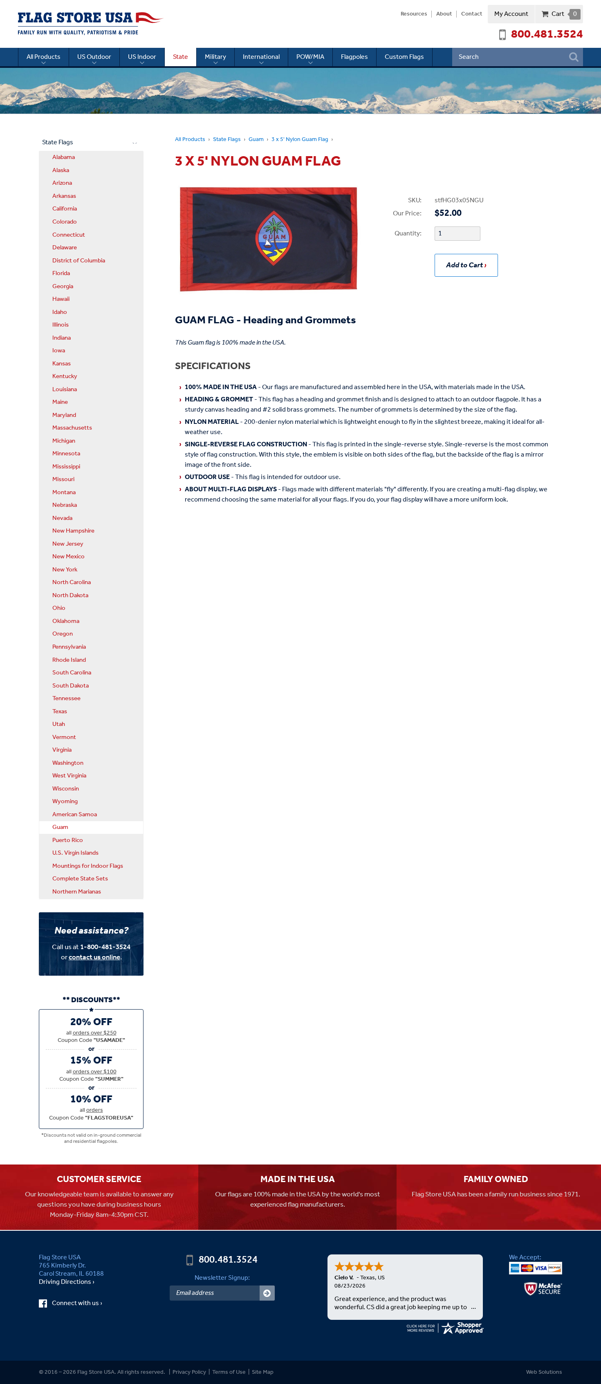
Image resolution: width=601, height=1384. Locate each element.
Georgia (62, 286)
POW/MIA (310, 57)
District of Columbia (78, 260)
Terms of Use (229, 1372)
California (64, 209)
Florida (61, 273)
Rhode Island (69, 660)
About (444, 14)
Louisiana (64, 389)
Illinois (60, 325)
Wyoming (65, 801)
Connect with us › (84, 1303)
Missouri (63, 479)
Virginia (62, 750)
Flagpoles (354, 57)
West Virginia (69, 776)
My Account (511, 14)
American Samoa (74, 814)
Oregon (62, 634)
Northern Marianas (76, 892)
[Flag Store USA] (91, 23)
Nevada (62, 518)
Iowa (58, 350)
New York (64, 570)
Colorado (64, 222)
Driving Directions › (66, 1282)
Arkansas (64, 196)
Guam (256, 139)
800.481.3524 (547, 35)
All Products (44, 57)
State (180, 57)
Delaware (64, 247)
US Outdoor (94, 57)
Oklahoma (65, 621)
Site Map (263, 1372)
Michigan (63, 441)
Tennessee (66, 698)
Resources (414, 14)
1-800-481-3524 (105, 947)
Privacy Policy (189, 1372)
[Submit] (267, 1293)
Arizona (62, 183)
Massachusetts (72, 428)
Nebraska (64, 505)
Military (215, 57)
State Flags (227, 139)
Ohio (58, 608)
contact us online (94, 957)
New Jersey (67, 544)
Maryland (64, 415)
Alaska (60, 170)
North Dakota (70, 595)
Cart (564, 14)
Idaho (59, 312)
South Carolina (71, 673)
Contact (471, 14)
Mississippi (66, 467)
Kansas (61, 364)
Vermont (64, 737)
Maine (60, 402)
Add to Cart (464, 265)
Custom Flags (404, 57)
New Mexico (68, 556)
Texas (59, 711)
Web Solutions (544, 1372)
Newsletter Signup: (222, 1278)
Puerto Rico (67, 840)
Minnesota (66, 453)
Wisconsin (65, 789)
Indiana (61, 338)
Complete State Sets (80, 879)
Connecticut (68, 235)
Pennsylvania (69, 647)
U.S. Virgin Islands (75, 853)
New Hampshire (73, 531)
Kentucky (64, 376)
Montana (64, 492)
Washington (67, 763)
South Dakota (70, 686)
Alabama (63, 157)
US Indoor (142, 57)
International (261, 57)
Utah (58, 724)
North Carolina (71, 582)
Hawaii (61, 299)
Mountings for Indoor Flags (87, 866)
